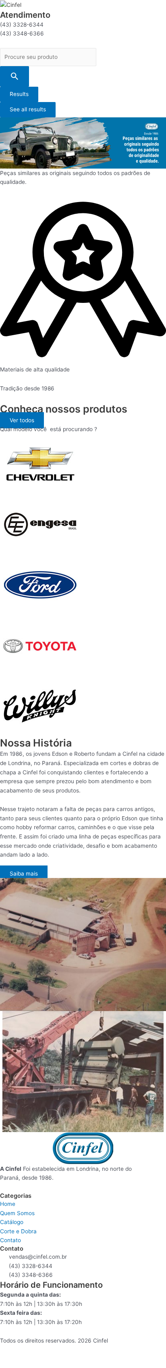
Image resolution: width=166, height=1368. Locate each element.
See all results (28, 109)
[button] (22, 420)
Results (19, 94)
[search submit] (14, 76)
